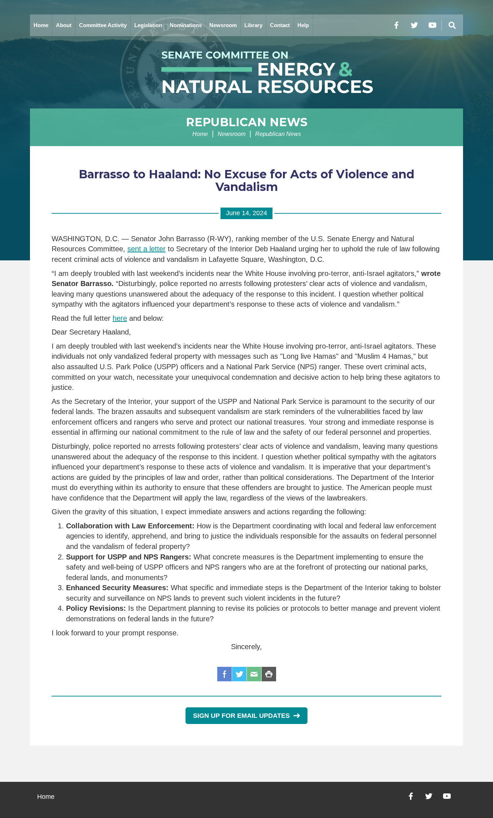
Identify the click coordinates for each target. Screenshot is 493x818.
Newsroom (223, 25)
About (63, 25)
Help (303, 25)
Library (253, 25)
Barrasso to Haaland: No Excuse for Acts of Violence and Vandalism (246, 180)
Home (41, 25)
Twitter (239, 674)
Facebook (224, 674)
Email (254, 674)
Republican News (246, 122)
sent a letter (146, 249)
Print (269, 674)
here (120, 318)
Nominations (186, 25)
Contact (280, 25)
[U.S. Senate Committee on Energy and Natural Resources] (246, 72)
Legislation (148, 25)
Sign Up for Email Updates (241, 715)
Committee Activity (103, 25)
